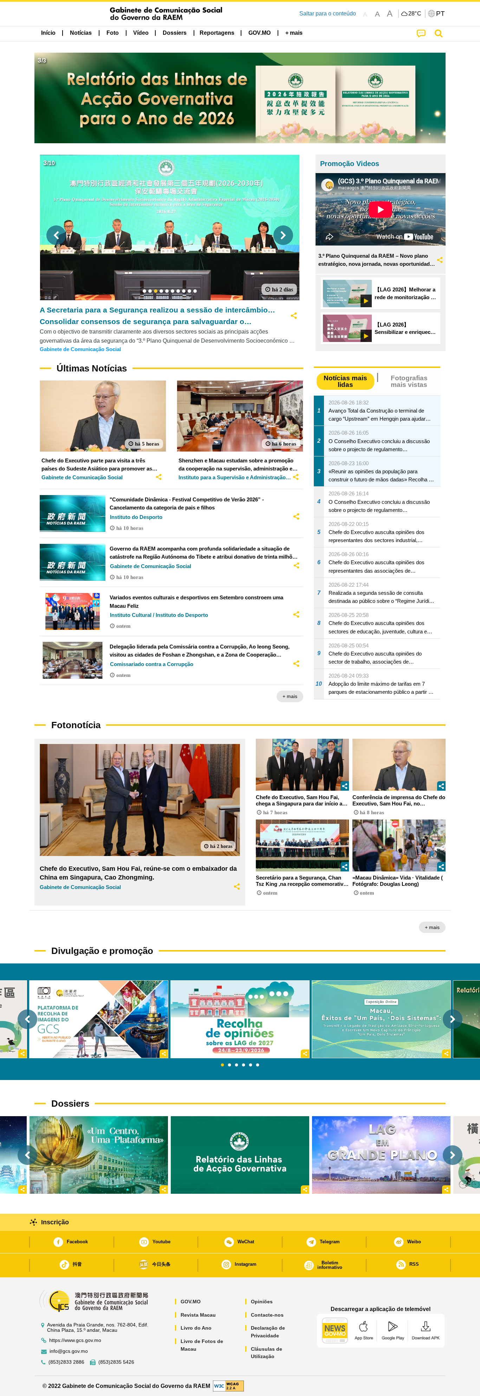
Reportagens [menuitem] (217, 33)
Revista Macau (198, 1315)
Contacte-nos (267, 1315)
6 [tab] (257, 1065)
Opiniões (262, 1301)
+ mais (290, 696)
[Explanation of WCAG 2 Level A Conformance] (228, 1386)
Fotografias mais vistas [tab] (409, 381)
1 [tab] (222, 1065)
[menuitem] (81, 33)
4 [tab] (243, 1065)
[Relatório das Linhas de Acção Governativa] (240, 1155)
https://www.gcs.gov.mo (75, 1340)
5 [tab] (250, 1065)
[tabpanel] (240, 1019)
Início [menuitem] (48, 33)
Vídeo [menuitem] (141, 33)
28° (415, 14)
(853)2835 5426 (116, 1362)
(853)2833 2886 (66, 1362)
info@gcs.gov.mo (69, 1351)
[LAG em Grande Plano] (381, 1155)
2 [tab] (229, 1065)
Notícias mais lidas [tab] (345, 381)
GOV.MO (191, 1301)
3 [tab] (236, 1065)
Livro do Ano (196, 1328)
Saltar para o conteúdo (327, 14)
